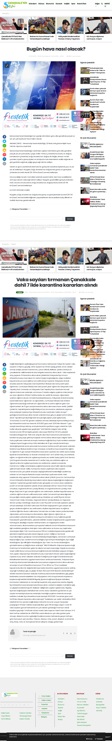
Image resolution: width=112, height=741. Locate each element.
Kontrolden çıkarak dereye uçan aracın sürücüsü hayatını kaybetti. (98, 91)
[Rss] (21, 705)
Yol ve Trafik (81, 702)
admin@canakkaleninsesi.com (34, 635)
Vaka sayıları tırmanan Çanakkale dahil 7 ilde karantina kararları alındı (98, 168)
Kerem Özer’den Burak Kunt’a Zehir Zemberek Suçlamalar (97, 103)
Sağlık (67, 3)
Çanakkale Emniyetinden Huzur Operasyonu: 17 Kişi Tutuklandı (98, 80)
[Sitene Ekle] (29, 705)
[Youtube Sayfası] (13, 705)
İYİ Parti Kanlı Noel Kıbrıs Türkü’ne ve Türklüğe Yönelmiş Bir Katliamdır (97, 180)
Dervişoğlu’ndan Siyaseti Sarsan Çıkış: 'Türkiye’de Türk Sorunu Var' (97, 114)
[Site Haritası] (25, 705)
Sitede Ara (100, 699)
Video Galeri (46, 700)
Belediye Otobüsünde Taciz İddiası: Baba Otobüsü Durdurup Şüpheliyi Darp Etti (97, 201)
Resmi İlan (81, 3)
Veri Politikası (5, 719)
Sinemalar (81, 716)
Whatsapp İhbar (25, 716)
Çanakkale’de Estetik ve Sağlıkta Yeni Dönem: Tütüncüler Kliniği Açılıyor (97, 127)
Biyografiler (100, 705)
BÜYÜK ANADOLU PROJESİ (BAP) (96, 145)
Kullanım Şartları (25, 713)
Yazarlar (44, 704)
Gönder (70, 219)
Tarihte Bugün (82, 713)
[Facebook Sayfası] (2, 705)
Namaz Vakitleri (82, 705)
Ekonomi (50, 3)
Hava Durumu (82, 699)
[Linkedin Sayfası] (17, 705)
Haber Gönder (25, 719)
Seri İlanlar (81, 719)
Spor (73, 3)
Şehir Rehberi (82, 722)
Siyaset (59, 3)
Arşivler (44, 708)
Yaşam (13, 244)
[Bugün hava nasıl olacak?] (39, 85)
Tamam (99, 739)
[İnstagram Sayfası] (9, 705)
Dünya (41, 3)
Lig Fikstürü (81, 710)
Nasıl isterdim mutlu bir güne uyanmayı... (98, 190)
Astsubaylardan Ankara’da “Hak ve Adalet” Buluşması (97, 70)
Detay (89, 739)
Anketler (99, 702)
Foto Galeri (45, 696)
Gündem (33, 3)
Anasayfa (5, 13)
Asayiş (60, 719)
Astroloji (99, 710)
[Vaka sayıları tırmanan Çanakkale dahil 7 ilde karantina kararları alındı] (39, 317)
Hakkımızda (5, 713)
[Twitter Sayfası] (5, 705)
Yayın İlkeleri (5, 716)
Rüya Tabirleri (101, 708)
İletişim (44, 717)
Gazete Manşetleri (84, 725)
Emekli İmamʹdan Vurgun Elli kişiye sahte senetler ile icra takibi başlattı (97, 155)
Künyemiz (45, 713)
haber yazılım (5, 738)
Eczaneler (80, 708)
